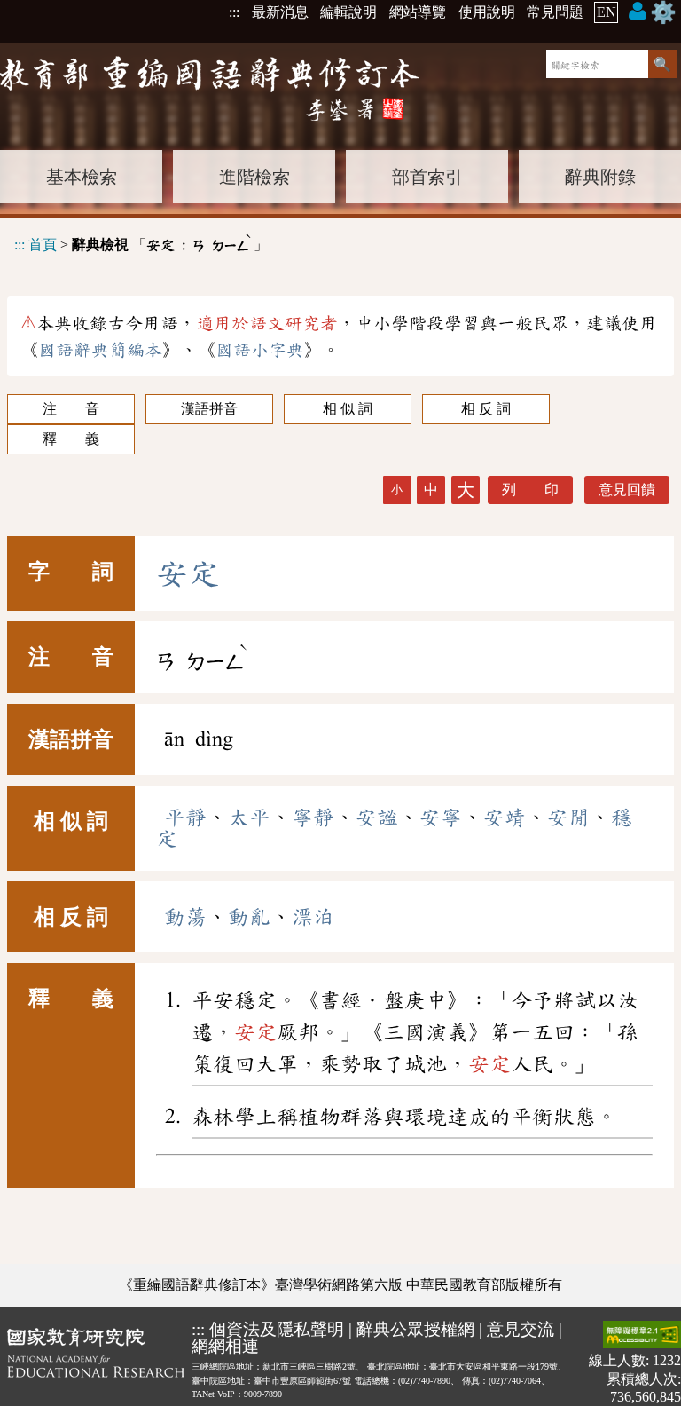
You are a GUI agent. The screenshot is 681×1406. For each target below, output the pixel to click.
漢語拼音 (209, 408)
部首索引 (427, 176)
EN (606, 12)
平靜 (185, 817)
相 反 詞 (486, 408)
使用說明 (486, 12)
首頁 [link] (42, 244)
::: (234, 12)
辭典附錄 (600, 176)
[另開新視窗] (95, 1363)
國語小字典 (259, 350)
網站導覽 (417, 12)
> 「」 (141, 242)
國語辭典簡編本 (100, 350)
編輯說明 (348, 12)
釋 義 (71, 438)
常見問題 (555, 12)
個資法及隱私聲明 (276, 1329)
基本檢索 (81, 176)
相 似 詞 (347, 408)
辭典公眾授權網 (415, 1329)
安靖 (504, 817)
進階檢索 (254, 176)
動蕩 (185, 917)
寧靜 (313, 817)
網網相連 (225, 1346)
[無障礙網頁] (642, 1336)
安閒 (568, 817)
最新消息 (280, 12)
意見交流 (520, 1329)
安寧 (440, 817)
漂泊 (313, 917)
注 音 (71, 408)
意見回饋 (627, 489)
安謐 (377, 817)
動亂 (249, 917)
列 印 (530, 489)
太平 (249, 817)
